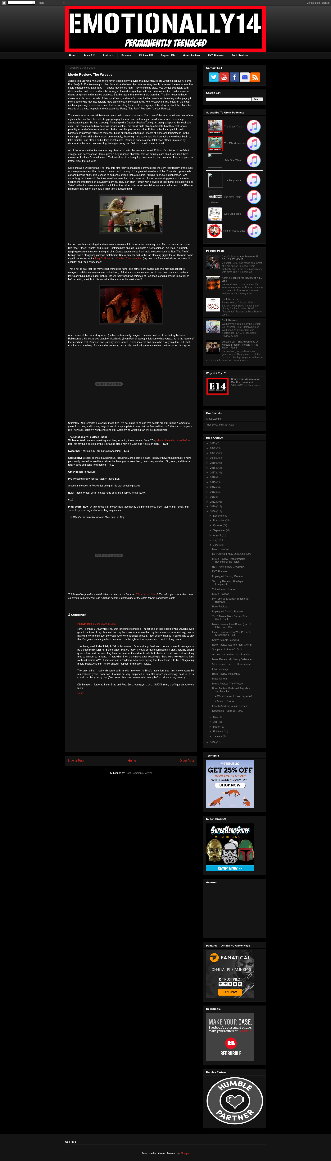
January (218, 736)
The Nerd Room (232, 197)
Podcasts (108, 55)
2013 (213, 492)
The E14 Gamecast (235, 143)
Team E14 (89, 55)
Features (126, 55)
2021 (213, 453)
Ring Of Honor (103, 258)
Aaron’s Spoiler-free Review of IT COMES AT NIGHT (240, 258)
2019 (213, 462)
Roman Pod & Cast (234, 230)
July (216, 540)
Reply (80, 693)
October (218, 525)
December (219, 515)
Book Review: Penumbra (226, 673)
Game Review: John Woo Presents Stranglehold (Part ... (231, 634)
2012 (213, 496)
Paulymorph (84, 623)
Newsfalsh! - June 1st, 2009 (227, 710)
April (216, 721)
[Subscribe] (254, 143)
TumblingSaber (232, 180)
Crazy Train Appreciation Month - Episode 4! (245, 381)
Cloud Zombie (213, 418)
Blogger (184, 1153)
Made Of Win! (220, 678)
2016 (213, 477)
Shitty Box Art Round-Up (225, 639)
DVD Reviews (216, 55)
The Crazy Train (233, 126)
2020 (213, 458)
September (219, 530)
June (216, 544)
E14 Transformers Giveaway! (228, 566)
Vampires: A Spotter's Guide (227, 649)
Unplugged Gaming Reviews (227, 576)
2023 (213, 443)
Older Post (186, 760)
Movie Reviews (220, 549)
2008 (213, 742)
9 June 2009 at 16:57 (104, 623)
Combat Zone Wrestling (129, 258)
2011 (213, 501)
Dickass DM (146, 55)
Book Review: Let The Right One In (232, 644)
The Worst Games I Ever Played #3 (232, 696)
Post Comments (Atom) (139, 773)
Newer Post (76, 760)
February (218, 731)
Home (72, 55)
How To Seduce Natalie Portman (230, 706)
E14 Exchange (220, 669)
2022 (213, 448)
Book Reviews (240, 55)
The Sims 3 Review (223, 701)
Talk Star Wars (233, 160)
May (216, 717)
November (219, 520)
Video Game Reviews (224, 589)
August (217, 535)
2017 (213, 472)
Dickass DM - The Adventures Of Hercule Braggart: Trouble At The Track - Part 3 (240, 344)
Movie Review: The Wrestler (227, 683)
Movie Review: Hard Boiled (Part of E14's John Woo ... (231, 626)
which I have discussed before (173, 440)
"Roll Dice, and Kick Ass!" (220, 424)
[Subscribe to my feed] (215, 143)
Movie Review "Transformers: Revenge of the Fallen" (228, 560)
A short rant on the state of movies (231, 654)
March (217, 726)
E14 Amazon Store (146, 594)
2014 (213, 487)
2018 (213, 467)
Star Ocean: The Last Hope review (231, 664)
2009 (213, 511)
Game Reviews (192, 55)
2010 (213, 506)
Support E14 (168, 55)
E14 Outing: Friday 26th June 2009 (231, 553)
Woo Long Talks (233, 213)
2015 (213, 482)
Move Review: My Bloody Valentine (232, 659)
